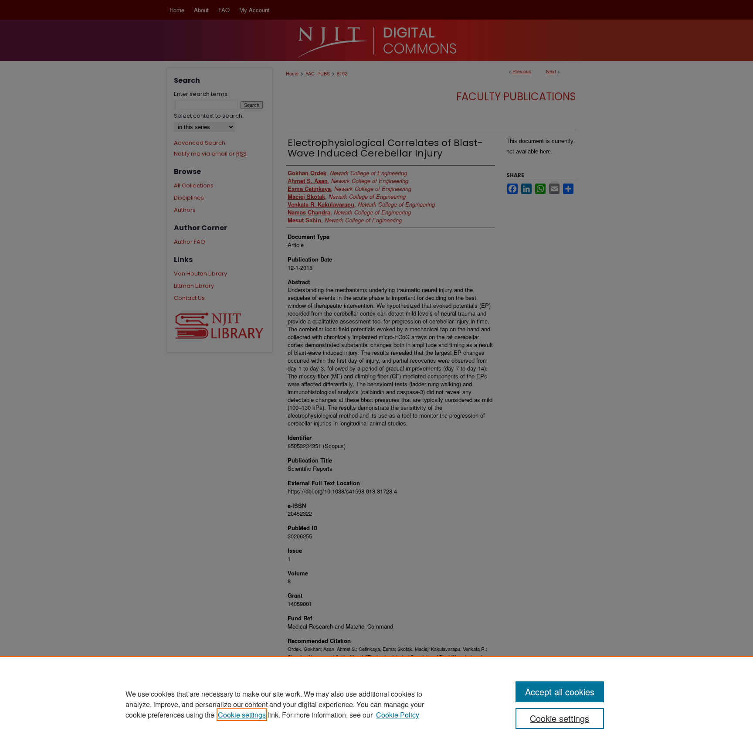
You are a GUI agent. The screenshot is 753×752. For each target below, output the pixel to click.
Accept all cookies (559, 691)
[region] (376, 704)
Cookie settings (242, 715)
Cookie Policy (397, 715)
